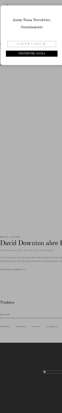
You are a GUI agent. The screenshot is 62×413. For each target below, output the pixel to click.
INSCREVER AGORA (31, 53)
